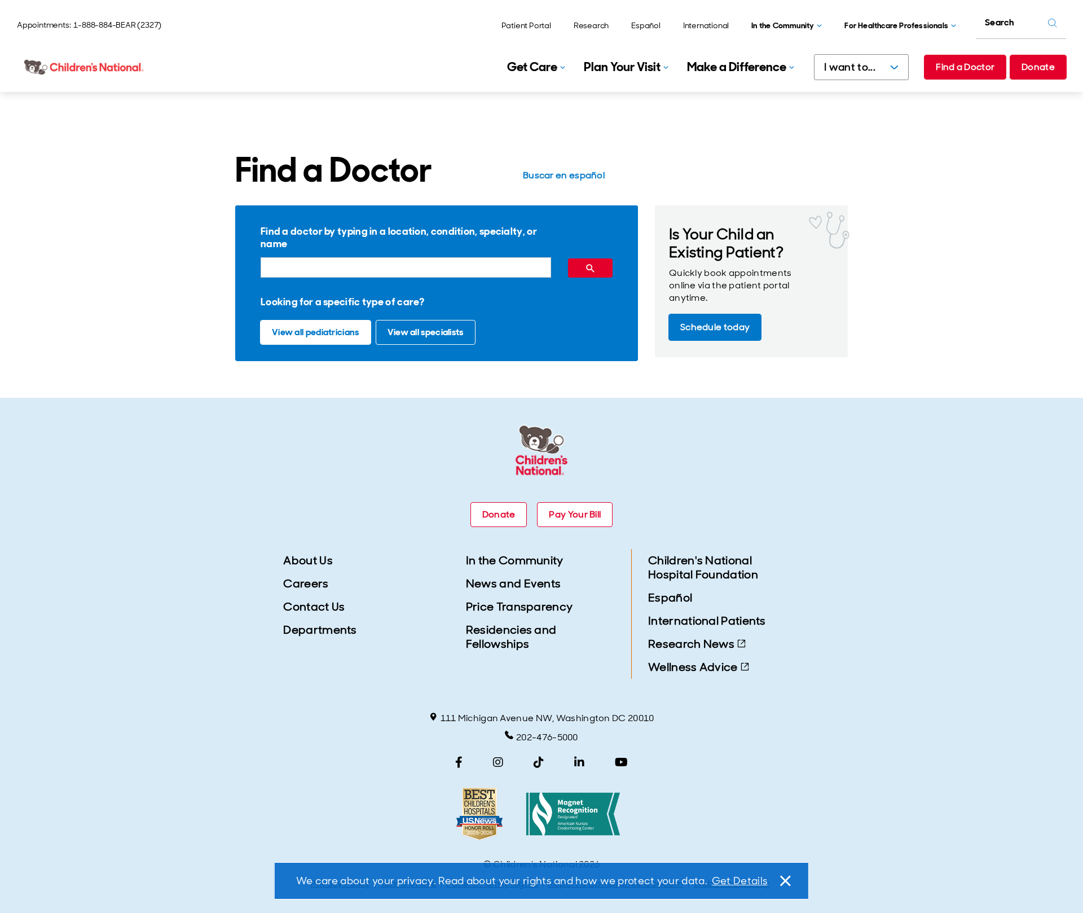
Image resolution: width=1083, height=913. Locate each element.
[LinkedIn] (579, 762)
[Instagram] (498, 762)
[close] (784, 881)
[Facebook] (459, 762)
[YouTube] (621, 762)
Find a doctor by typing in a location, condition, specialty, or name (399, 238)
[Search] (590, 268)
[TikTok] (538, 762)
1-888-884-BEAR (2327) (117, 25)
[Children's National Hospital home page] (84, 67)
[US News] (479, 814)
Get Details (740, 881)
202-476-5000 (547, 737)
